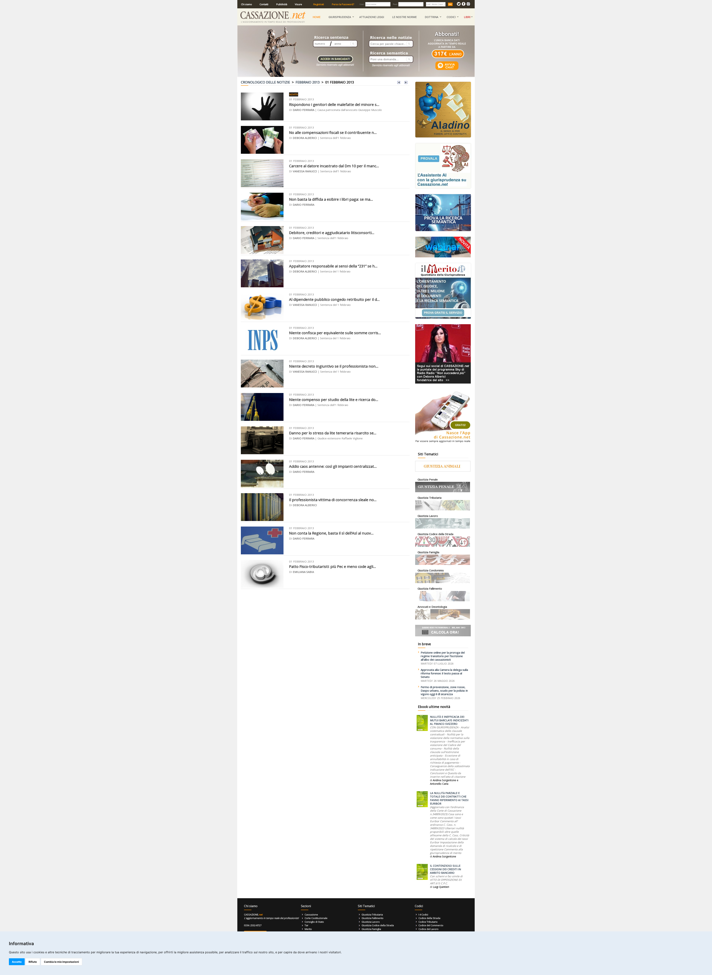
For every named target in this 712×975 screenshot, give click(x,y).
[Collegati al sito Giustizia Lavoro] (442, 527)
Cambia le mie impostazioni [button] (61, 961)
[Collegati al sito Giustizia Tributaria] (442, 509)
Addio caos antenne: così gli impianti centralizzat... (333, 466)
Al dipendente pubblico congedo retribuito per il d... (334, 299)
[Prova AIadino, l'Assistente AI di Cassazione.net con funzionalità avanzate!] (443, 136)
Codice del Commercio (430, 925)
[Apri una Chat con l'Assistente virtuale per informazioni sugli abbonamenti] (447, 69)
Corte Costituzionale (316, 918)
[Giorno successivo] (406, 82)
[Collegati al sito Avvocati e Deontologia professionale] (442, 618)
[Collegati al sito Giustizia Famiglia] (442, 564)
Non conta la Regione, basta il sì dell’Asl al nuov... (331, 533)
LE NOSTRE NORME (404, 17)
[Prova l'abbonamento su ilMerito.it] (443, 318)
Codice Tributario (428, 921)
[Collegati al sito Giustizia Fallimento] (442, 600)
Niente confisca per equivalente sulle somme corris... (335, 332)
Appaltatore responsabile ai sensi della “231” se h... (333, 266)
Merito (308, 929)
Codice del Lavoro (428, 929)
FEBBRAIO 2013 (308, 82)
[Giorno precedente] (398, 82)
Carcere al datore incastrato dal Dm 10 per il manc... (334, 165)
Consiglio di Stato (314, 921)
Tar (306, 925)
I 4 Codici (423, 914)
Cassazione (311, 914)
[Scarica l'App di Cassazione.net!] (443, 443)
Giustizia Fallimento (372, 918)
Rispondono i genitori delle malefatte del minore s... (334, 104)
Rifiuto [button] (33, 961)
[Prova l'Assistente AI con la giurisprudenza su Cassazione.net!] (443, 187)
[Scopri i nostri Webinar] (443, 256)
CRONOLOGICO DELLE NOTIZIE (265, 82)
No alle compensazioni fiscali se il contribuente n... (333, 132)
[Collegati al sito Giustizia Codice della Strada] (442, 545)
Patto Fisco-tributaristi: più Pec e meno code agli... (332, 566)
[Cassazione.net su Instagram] (468, 4)
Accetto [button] (17, 961)
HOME (316, 17)
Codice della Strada (429, 918)
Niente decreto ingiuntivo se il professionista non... (333, 366)
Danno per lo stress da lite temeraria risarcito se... (332, 432)
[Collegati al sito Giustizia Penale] (442, 491)
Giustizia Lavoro (371, 921)
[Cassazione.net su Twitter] (459, 4)
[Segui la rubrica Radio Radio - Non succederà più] (443, 382)
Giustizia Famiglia (371, 929)
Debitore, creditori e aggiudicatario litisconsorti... (331, 232)
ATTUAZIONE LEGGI (371, 17)
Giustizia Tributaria (372, 914)
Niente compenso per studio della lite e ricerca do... (333, 399)
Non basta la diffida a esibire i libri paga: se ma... (331, 199)
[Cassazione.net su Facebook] (463, 4)
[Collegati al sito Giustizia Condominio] (442, 582)
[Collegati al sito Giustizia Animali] (442, 470)
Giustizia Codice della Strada (378, 925)
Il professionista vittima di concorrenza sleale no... (333, 499)
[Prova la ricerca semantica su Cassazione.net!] (443, 230)
